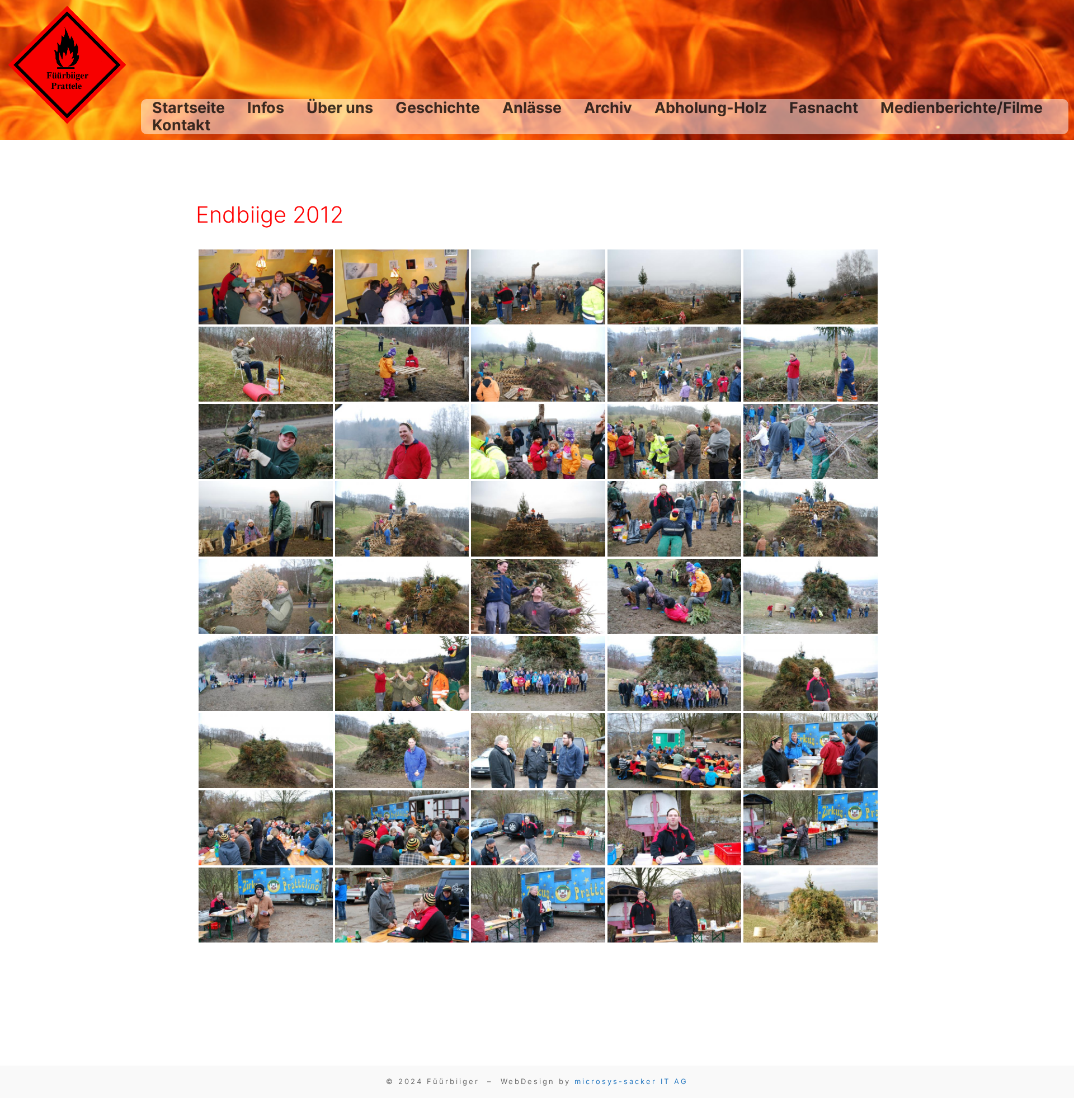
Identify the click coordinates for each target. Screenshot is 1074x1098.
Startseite (188, 107)
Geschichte (437, 107)
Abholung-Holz (710, 107)
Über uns (340, 107)
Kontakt (181, 125)
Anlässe (532, 107)
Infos (265, 107)
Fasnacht (823, 107)
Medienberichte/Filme (961, 107)
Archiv (608, 107)
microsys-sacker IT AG (631, 1081)
